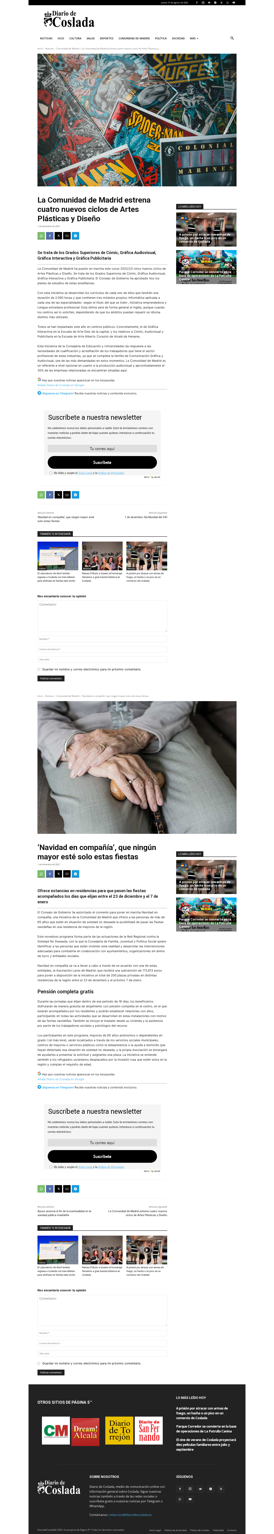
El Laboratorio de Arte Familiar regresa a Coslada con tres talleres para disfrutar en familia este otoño (56, 577)
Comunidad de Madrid (134, 38)
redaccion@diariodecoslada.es (130, 1515)
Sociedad (178, 38)
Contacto (232, 1530)
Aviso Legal (85, 472)
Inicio (40, 48)
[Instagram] (203, 2)
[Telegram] (215, 2)
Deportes (106, 38)
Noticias (46, 38)
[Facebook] (197, 2)
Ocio (61, 38)
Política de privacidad (176, 1530)
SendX (157, 477)
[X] (221, 2)
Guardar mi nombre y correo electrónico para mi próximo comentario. (91, 669)
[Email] (67, 235)
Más (193, 38)
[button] (232, 39)
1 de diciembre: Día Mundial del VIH (146, 517)
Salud (90, 38)
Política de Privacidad (111, 472)
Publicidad (218, 1530)
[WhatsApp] (227, 2)
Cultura (75, 38)
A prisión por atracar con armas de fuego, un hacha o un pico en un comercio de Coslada (145, 577)
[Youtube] (234, 2)
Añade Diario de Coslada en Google (60, 385)
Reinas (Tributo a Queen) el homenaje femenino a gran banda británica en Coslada (102, 577)
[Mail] (209, 2)
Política (161, 38)
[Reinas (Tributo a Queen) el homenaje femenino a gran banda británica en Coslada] (102, 556)
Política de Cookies (200, 1530)
